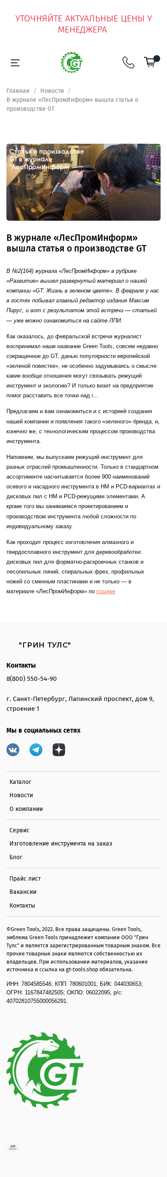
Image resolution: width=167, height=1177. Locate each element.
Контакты (22, 905)
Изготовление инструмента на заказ (60, 843)
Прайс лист (25, 878)
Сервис (19, 830)
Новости (52, 91)
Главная (18, 91)
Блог (15, 857)
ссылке (105, 591)
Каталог (20, 782)
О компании (26, 809)
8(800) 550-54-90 (31, 679)
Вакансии (22, 892)
